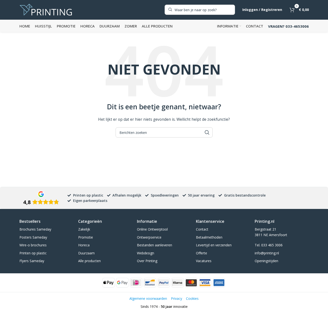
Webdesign (145, 253)
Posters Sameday (33, 237)
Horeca (84, 245)
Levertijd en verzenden (214, 245)
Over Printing (147, 260)
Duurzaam (86, 253)
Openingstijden (266, 260)
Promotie (85, 237)
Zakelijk (84, 229)
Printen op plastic (33, 253)
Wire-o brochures (33, 245)
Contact (202, 229)
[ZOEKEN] (207, 132)
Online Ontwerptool (152, 229)
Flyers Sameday (31, 260)
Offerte (201, 253)
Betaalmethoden (209, 237)
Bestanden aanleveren (154, 245)
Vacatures (203, 260)
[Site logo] (45, 9)
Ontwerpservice (149, 237)
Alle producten (89, 260)
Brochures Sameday (35, 229)
